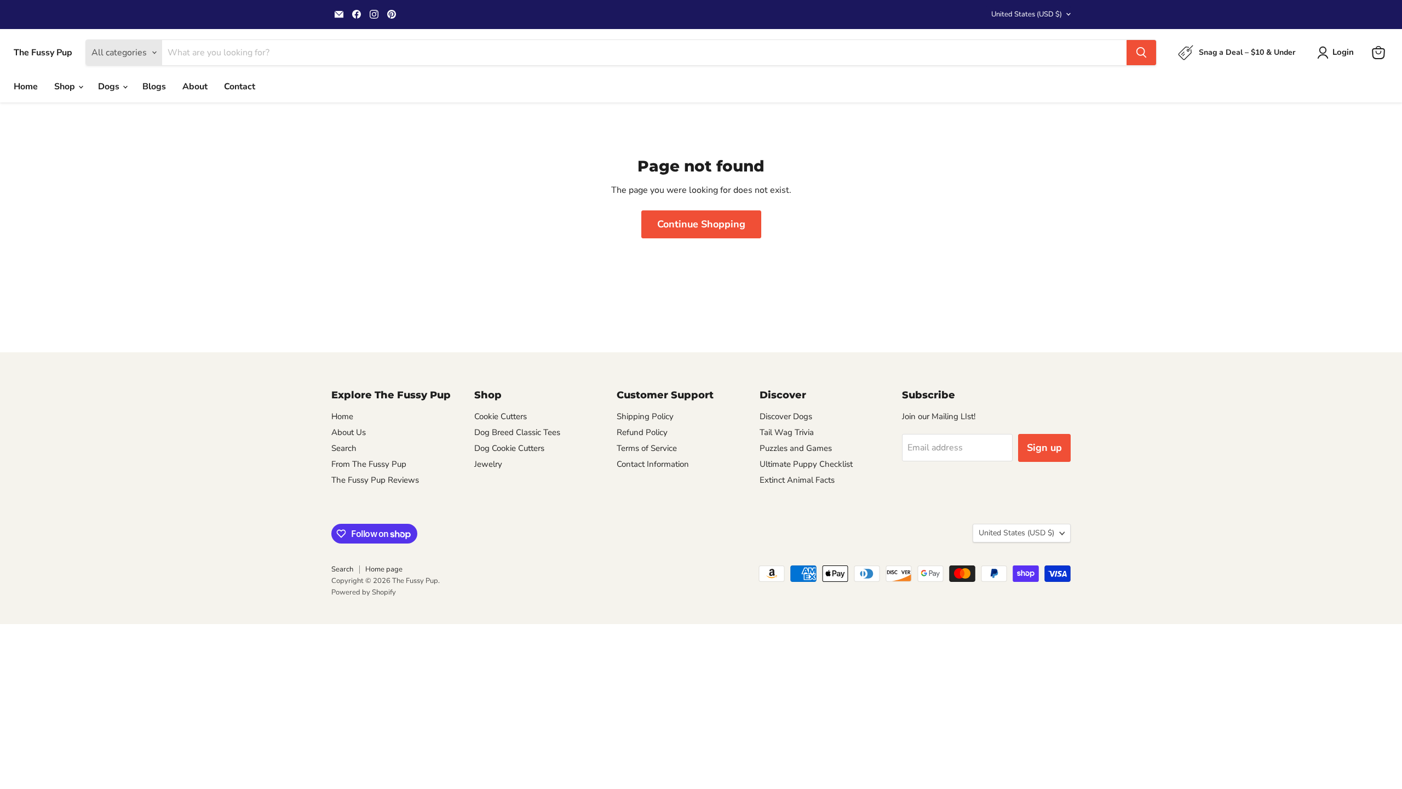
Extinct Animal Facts (797, 479)
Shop (65, 87)
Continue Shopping (701, 224)
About (195, 87)
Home (26, 87)
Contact (239, 87)
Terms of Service (647, 448)
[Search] (1141, 52)
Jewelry (488, 464)
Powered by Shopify (363, 592)
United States (1026, 14)
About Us (348, 432)
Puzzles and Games (796, 448)
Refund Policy (642, 432)
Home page (384, 569)
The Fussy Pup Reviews (375, 479)
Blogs (154, 87)
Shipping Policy (645, 416)
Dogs (110, 87)
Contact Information (653, 464)
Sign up (1044, 447)
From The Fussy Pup (368, 464)
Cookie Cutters (500, 416)
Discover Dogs (786, 416)
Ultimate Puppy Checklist (806, 464)
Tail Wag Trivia (787, 432)
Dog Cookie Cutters (509, 448)
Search (344, 448)
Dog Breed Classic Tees (517, 432)
